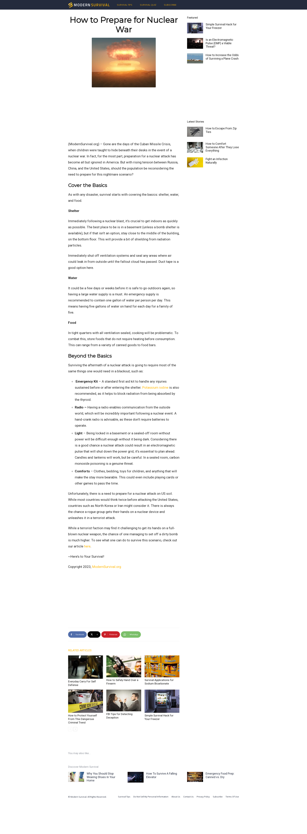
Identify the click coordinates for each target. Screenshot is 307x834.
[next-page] (75, 729)
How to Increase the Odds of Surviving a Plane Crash (222, 56)
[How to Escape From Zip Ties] (195, 132)
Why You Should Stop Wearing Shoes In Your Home (101, 777)
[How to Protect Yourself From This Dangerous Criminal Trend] (85, 701)
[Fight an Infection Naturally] (195, 162)
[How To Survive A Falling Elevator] (136, 777)
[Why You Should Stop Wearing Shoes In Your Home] (76, 777)
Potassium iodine (155, 387)
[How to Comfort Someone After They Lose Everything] (195, 147)
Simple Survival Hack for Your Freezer (221, 26)
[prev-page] (70, 729)
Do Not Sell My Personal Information (150, 796)
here (87, 546)
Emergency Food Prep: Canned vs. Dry (220, 775)
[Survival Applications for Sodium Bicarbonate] (162, 666)
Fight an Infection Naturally (217, 160)
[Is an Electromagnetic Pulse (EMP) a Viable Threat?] (195, 43)
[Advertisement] (124, 114)
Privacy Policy (203, 796)
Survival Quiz (148, 5)
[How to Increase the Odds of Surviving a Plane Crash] (195, 58)
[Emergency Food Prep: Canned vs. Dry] (195, 777)
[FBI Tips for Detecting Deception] (123, 700)
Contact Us (188, 796)
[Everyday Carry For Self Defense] (85, 667)
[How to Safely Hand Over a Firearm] (123, 666)
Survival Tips (124, 5)
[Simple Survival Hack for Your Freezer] (162, 701)
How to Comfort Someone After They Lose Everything (222, 147)
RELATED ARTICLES (79, 650)
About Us (175, 796)
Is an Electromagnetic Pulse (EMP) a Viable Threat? (219, 43)
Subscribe (170, 5)
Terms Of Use (232, 796)
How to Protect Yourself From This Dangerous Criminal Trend (82, 719)
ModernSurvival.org (106, 567)
